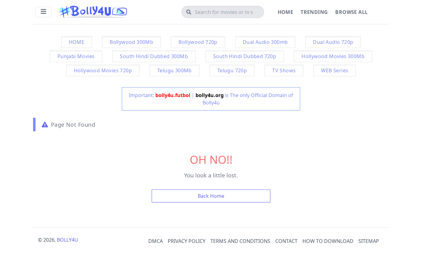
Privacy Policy (186, 241)
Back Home (211, 196)
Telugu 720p (232, 70)
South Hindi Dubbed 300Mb (154, 56)
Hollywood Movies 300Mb (333, 56)
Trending (314, 12)
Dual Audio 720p (333, 42)
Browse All (351, 12)
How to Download (327, 241)
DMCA (155, 241)
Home (285, 12)
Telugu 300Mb (174, 70)
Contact (286, 241)
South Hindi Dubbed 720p (244, 56)
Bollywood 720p (198, 42)
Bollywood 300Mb (131, 42)
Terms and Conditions (240, 241)
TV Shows (284, 70)
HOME (77, 42)
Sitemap (368, 241)
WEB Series (334, 70)
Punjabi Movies (76, 56)
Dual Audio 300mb (265, 42)
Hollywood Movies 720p (103, 70)
